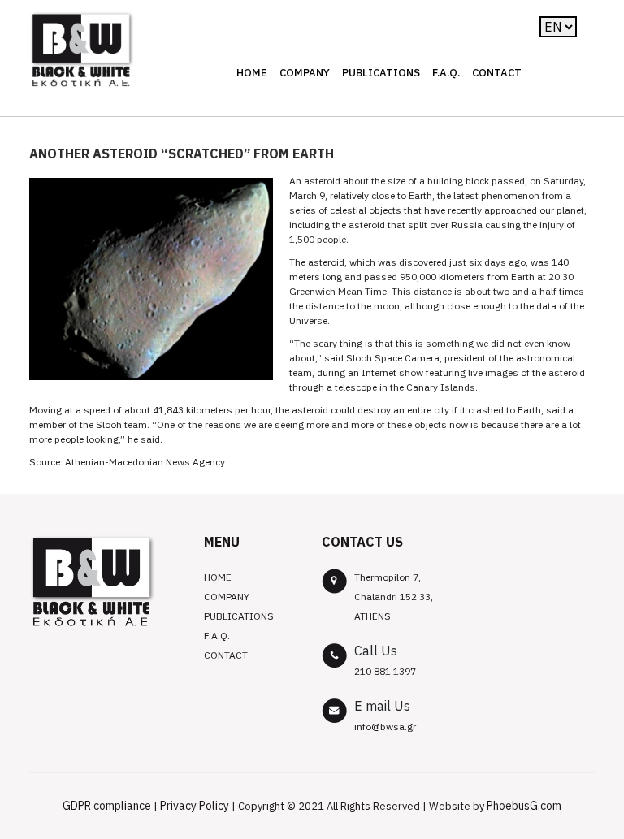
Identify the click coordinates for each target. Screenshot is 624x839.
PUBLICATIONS (381, 73)
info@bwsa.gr (385, 726)
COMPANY (305, 73)
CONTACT (497, 73)
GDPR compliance (107, 805)
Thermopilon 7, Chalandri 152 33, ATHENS (393, 596)
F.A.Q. (446, 73)
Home (251, 73)
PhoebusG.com (524, 805)
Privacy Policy (194, 805)
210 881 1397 (385, 671)
